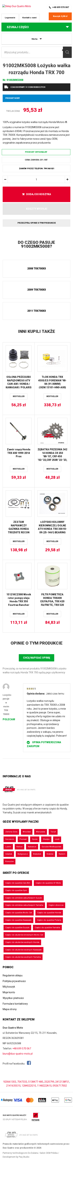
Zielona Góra (11, 832)
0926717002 (60, 1085)
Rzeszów (9, 861)
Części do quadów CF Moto (48, 883)
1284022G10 (29, 1085)
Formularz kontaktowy (15, 1003)
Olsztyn (46, 839)
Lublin (8, 847)
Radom (62, 854)
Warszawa (40, 832)
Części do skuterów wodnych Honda (22, 942)
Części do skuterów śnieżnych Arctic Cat (24, 935)
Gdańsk (8, 854)
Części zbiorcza (56, 905)
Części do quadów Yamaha (47, 927)
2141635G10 (13, 1085)
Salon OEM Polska (49, 1153)
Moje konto (9, 992)
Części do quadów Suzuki (17, 927)
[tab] (36, 244)
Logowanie (10, 18)
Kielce (19, 847)
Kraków (50, 854)
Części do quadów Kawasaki (18, 920)
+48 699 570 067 (60, 7)
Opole (35, 839)
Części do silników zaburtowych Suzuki (23, 898)
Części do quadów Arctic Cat (18, 912)
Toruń (53, 832)
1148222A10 (44, 1085)
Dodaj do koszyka (38, 194)
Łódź (57, 839)
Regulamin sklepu (13, 975)
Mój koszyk (9, 986)
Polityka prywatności (14, 981)
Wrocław (27, 832)
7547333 (22, 1081)
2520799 (49, 1081)
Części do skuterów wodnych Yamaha (23, 957)
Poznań (23, 839)
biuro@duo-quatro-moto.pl (18, 1053)
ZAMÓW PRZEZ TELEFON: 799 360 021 (36, 168)
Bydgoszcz (23, 854)
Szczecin (9, 839)
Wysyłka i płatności (13, 998)
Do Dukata (33, 1153)
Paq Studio (24, 1157)
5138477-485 (35, 1081)
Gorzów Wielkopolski (51, 847)
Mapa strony (10, 1009)
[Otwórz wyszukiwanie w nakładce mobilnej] (36, 52)
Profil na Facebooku (14, 1063)
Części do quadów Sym (16, 890)
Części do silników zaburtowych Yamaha (24, 905)
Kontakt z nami (29, 18)
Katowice (32, 847)
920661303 (9, 1081)
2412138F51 (62, 1081)
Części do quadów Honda (49, 912)
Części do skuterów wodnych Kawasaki (23, 950)
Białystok (37, 854)
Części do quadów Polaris (49, 920)
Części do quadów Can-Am (17, 883)
